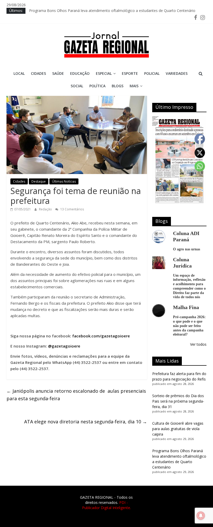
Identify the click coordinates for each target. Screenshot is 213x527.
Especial (104, 73)
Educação (80, 73)
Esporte (130, 73)
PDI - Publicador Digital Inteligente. (106, 505)
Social (77, 85)
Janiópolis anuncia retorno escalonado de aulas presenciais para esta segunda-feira (76, 395)
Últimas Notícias (64, 181)
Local (19, 73)
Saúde (58, 73)
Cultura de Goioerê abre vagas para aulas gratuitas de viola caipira (177, 429)
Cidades (38, 73)
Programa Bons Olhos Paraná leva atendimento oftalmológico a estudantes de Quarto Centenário (112, 10)
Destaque (38, 181)
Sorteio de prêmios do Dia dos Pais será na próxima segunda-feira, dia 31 (178, 401)
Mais (134, 85)
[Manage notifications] (201, 515)
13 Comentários (71, 209)
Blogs (117, 85)
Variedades (177, 73)
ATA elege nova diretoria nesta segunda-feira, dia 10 (85, 421)
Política (97, 85)
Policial (151, 73)
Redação (46, 209)
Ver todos (198, 344)
